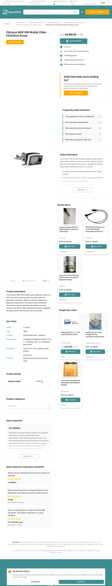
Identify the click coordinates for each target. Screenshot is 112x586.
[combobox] (104, 3)
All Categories (20, 22)
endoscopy (27, 355)
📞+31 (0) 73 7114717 (74, 3)
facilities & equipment (36, 22)
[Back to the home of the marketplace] (12, 12)
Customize (35, 582)
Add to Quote (75, 41)
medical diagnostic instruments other (29, 25)
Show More (27, 456)
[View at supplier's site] (46, 335)
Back (7, 24)
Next (45, 281)
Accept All (81, 582)
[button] (29, 406)
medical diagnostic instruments (74, 22)
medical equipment (53, 22)
